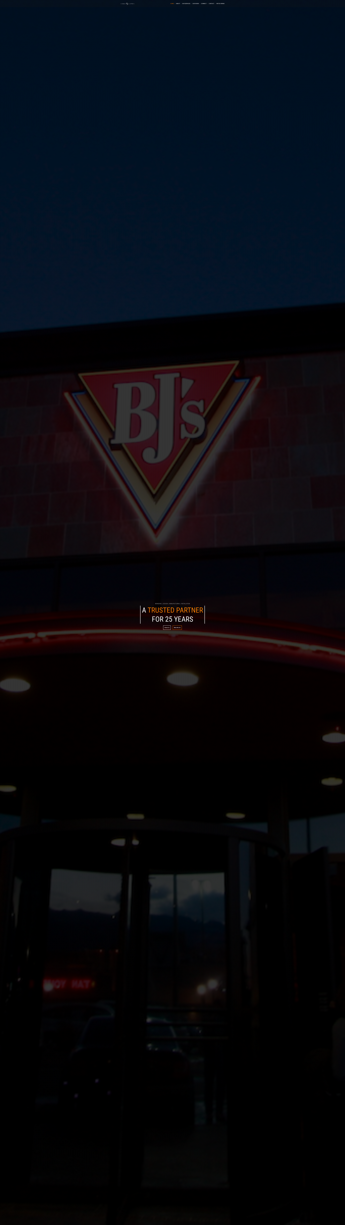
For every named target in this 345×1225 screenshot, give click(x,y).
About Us (167, 623)
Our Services (186, 3)
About (178, 3)
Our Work (196, 3)
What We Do (177, 623)
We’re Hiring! (220, 3)
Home (172, 3)
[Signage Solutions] (127, 4)
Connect (204, 3)
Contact (211, 3)
